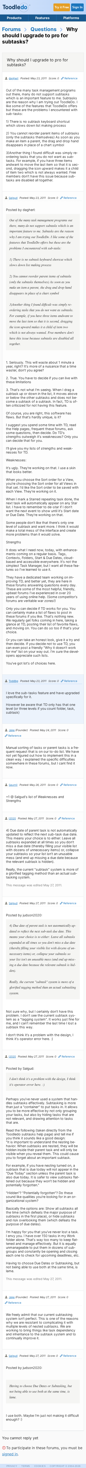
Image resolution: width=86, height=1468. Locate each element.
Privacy (11, 1466)
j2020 (12, 818)
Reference (71, 78)
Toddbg (13, 681)
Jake (12, 730)
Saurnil (13, 785)
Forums (11, 29)
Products (14, 18)
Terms (25, 1466)
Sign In (77, 7)
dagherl (13, 78)
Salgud (13, 198)
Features (42, 18)
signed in (10, 1454)
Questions (44, 29)
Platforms (71, 18)
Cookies (40, 1466)
